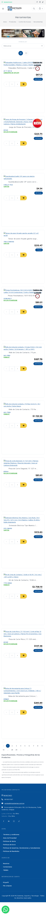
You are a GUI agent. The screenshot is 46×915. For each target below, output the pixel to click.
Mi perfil (6, 882)
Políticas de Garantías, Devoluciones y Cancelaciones (21, 848)
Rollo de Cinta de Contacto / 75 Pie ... (23, 409)
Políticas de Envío (9, 844)
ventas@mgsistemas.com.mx (14, 803)
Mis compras (7, 886)
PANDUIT (7, 357)
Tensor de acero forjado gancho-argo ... (23, 239)
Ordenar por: (23, 42)
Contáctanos (7, 867)
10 (3, 750)
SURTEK (6, 186)
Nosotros (6, 863)
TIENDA (5, 870)
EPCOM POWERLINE (10, 132)
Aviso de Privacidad (9, 838)
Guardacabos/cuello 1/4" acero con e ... (23, 182)
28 (12, 750)
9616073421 (7, 2)
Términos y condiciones (11, 834)
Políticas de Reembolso (11, 851)
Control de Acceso (25, 22)
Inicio (5, 22)
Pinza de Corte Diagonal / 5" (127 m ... (23, 468)
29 (16, 750)
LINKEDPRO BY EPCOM (11, 73)
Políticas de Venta (9, 841)
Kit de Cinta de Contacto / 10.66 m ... (23, 580)
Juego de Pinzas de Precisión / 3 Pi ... (23, 127)
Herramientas (38, 22)
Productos (12, 22)
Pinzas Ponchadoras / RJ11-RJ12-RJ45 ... (23, 296)
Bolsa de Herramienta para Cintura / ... (23, 696)
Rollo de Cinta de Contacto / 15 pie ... (23, 352)
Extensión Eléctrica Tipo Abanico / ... (23, 525)
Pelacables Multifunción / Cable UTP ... (23, 68)
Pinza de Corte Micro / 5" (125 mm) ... (23, 639)
